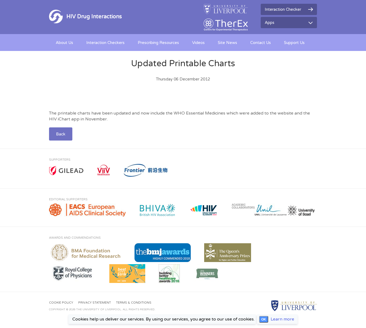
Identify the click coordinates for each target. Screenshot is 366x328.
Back (60, 134)
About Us (64, 42)
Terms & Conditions (133, 302)
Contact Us (260, 42)
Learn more (282, 319)
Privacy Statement (94, 302)
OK (263, 319)
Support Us (294, 42)
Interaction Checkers (105, 42)
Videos (198, 42)
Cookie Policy (61, 302)
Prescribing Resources (158, 42)
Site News (227, 42)
